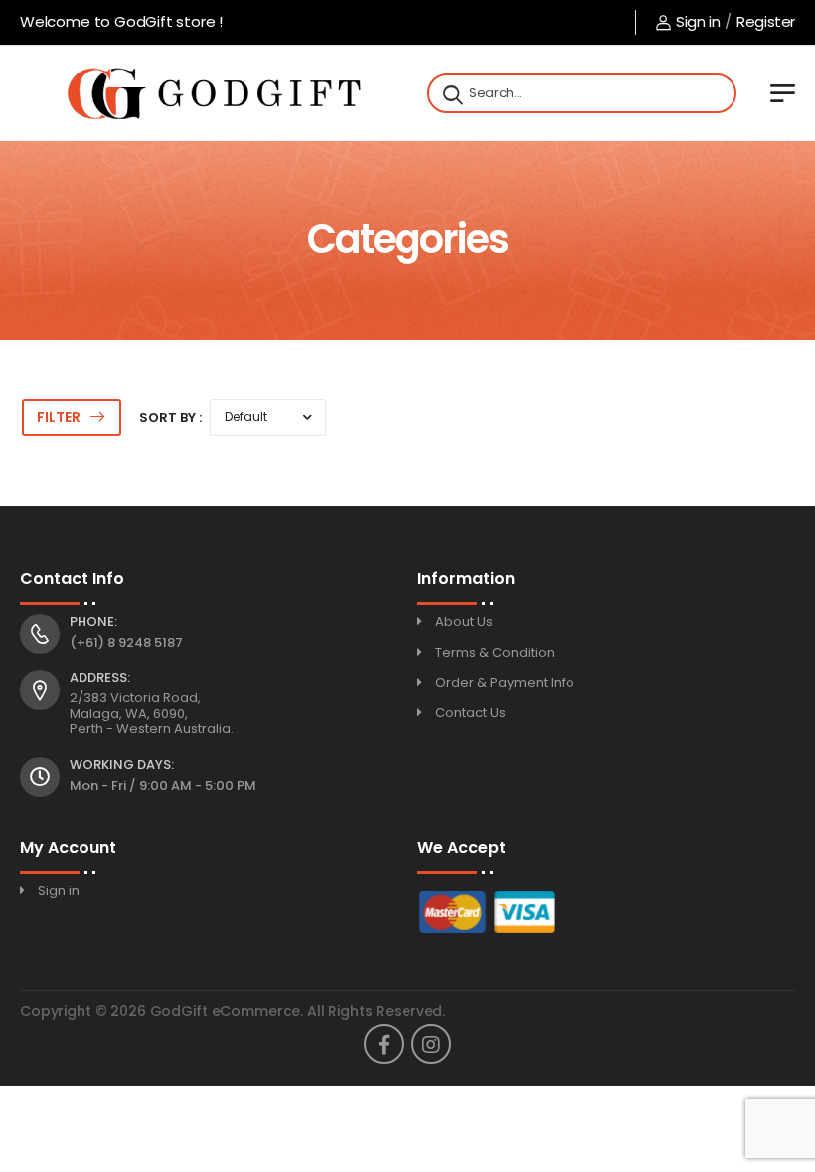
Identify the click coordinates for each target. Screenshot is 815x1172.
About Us (464, 621)
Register (765, 21)
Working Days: (122, 765)
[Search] (451, 93)
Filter (59, 417)
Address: (100, 678)
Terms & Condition (495, 652)
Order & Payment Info (504, 682)
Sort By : (170, 417)
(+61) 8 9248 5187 (126, 642)
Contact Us (470, 712)
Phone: (93, 622)
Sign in (698, 21)
